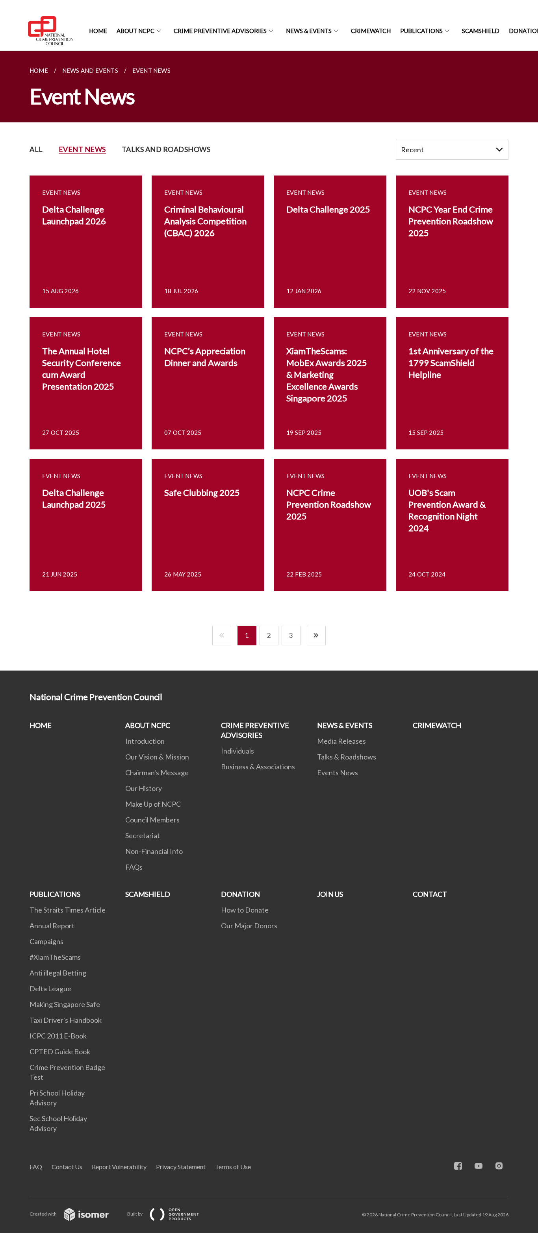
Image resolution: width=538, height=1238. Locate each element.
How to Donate (245, 909)
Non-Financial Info (154, 851)
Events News (337, 772)
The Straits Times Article (68, 909)
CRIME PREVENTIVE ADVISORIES (220, 30)
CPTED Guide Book (60, 1051)
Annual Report (52, 925)
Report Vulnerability (119, 1166)
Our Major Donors (249, 925)
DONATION (240, 894)
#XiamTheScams (55, 957)
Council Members (152, 819)
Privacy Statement (181, 1166)
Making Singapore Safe (65, 1004)
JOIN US (330, 894)
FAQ (36, 1166)
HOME (98, 30)
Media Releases (341, 741)
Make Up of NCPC (153, 804)
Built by (135, 1214)
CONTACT (430, 894)
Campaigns (46, 941)
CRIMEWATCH (371, 30)
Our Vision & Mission (157, 756)
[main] (269, 361)
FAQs (134, 867)
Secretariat (142, 835)
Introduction (145, 741)
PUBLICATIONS (421, 30)
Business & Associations (258, 766)
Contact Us (67, 1166)
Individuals (237, 750)
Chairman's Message (157, 772)
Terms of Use (233, 1166)
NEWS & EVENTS (309, 30)
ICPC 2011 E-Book (58, 1035)
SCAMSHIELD (480, 30)
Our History (143, 788)
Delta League (50, 988)
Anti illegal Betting (58, 972)
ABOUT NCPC (135, 30)
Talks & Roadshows (346, 756)
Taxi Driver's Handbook (66, 1020)
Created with (44, 1214)
